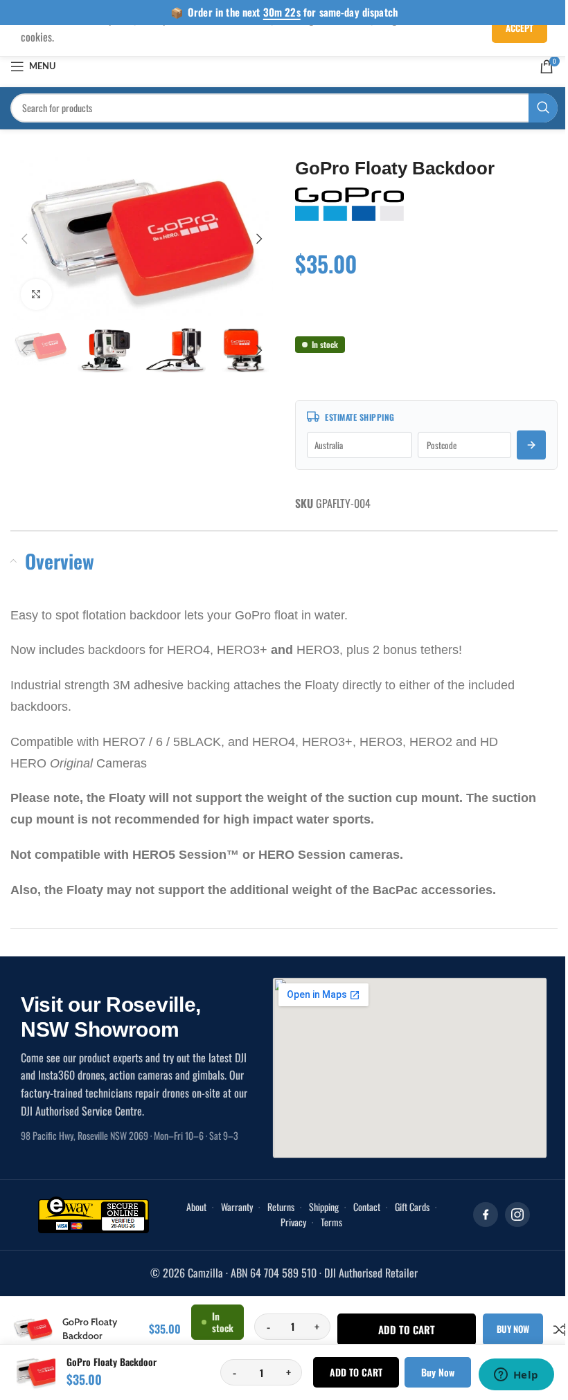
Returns (280, 1206)
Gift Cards (412, 1206)
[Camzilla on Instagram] (517, 1214)
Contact (366, 1206)
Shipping (324, 1206)
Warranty (237, 1206)
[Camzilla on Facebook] (485, 1214)
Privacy (293, 1222)
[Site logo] (284, 64)
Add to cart (406, 1329)
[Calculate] (531, 445)
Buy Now (437, 1372)
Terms (331, 1222)
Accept (519, 28)
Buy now (513, 1329)
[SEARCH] (543, 107)
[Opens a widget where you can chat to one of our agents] (516, 1375)
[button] (24, 239)
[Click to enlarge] (36, 294)
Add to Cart (356, 1372)
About (196, 1206)
